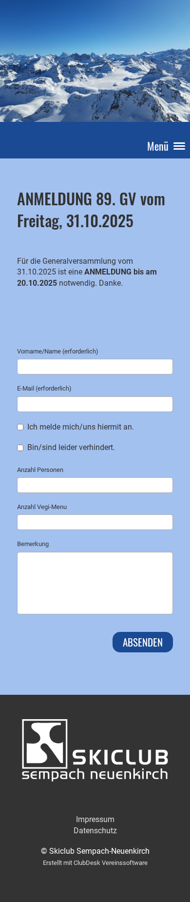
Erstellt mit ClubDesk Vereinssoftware (95, 862)
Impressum (95, 819)
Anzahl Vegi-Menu (42, 506)
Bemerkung (33, 544)
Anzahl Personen (40, 469)
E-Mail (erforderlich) (44, 388)
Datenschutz (95, 830)
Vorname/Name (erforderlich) (57, 351)
